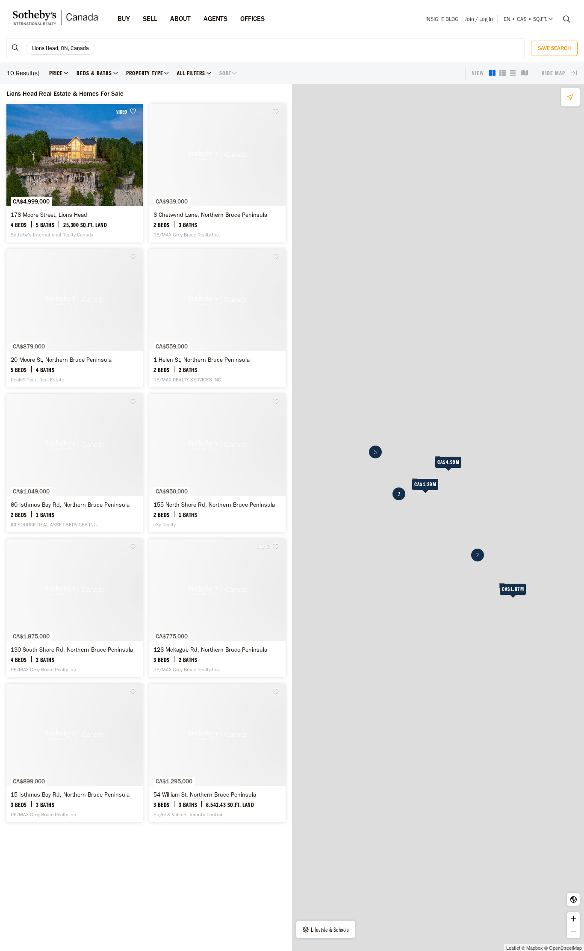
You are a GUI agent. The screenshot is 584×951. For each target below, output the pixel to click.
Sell (150, 19)
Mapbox (534, 947)
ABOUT (180, 19)
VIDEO (121, 111)
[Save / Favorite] (135, 111)
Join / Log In (479, 19)
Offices (252, 19)
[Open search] (563, 19)
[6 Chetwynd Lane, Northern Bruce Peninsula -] (217, 173)
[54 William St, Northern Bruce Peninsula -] (217, 753)
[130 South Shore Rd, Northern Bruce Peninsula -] (74, 608)
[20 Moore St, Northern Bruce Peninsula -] (74, 318)
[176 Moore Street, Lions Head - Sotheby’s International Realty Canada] (74, 173)
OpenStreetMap (565, 947)
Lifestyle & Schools (329, 929)
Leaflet (513, 947)
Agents (215, 19)
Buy (124, 19)
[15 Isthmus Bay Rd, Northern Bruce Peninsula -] (74, 753)
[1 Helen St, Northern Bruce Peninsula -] (217, 318)
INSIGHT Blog (441, 19)
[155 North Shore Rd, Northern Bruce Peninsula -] (217, 463)
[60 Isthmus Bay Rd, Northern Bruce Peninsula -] (74, 463)
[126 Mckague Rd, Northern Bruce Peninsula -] (217, 608)
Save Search (554, 48)
